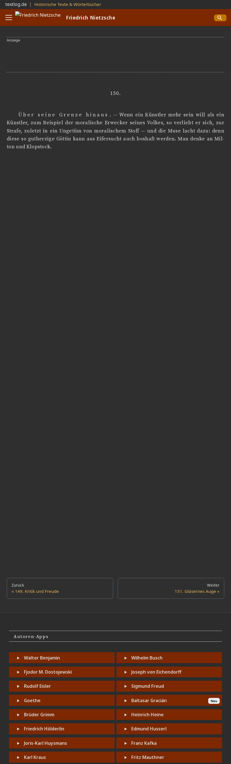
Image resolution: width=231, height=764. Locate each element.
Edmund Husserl (148, 729)
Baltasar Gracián (149, 700)
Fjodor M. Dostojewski (48, 672)
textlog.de (16, 4)
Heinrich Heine (147, 714)
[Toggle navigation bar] (9, 17)
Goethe (32, 700)
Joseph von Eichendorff (156, 672)
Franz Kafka (144, 743)
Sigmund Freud (147, 686)
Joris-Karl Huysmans (45, 743)
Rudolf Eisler (37, 686)
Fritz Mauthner (147, 757)
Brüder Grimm (39, 714)
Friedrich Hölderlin (44, 729)
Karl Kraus (35, 757)
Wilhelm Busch (147, 658)
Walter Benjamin (42, 658)
